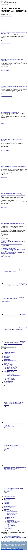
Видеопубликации (5, 256)
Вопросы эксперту (5, 240)
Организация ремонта (6, 16)
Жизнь (2, 123)
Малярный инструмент (12, 365)
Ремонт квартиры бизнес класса (13, 270)
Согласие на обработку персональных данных (15, 537)
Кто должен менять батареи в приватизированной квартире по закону (14, 446)
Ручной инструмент (12, 367)
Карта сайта (7, 538)
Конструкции (7, 359)
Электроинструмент (12, 370)
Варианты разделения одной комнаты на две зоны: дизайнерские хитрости (15, 467)
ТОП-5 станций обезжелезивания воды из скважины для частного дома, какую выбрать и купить (13, 195)
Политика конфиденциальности (12, 536)
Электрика (6, 355)
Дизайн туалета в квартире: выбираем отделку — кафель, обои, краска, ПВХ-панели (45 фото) (15, 343)
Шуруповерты (10, 378)
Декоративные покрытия (10, 360)
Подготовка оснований (9, 352)
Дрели (8, 372)
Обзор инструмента (9, 371)
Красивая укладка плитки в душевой (14, 298)
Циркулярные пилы (12, 376)
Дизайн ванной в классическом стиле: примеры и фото (15, 328)
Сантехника (4, 177)
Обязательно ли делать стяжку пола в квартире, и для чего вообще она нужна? (13, 247)
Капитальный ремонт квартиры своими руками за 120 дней (15, 284)
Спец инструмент (5, 43)
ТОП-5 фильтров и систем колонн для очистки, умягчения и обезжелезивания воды (13, 224)
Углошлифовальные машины (14, 375)
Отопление (6, 357)
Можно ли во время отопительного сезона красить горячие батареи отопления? (13, 253)
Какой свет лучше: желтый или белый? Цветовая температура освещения (14, 403)
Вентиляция (7, 356)
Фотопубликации (5, 301)
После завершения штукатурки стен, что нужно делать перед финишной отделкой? (13, 250)
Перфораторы (10, 374)
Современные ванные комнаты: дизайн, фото (15, 315)
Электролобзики (11, 379)
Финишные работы (8, 361)
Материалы (6, 363)
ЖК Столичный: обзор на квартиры (10, 112)
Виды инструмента (8, 364)
